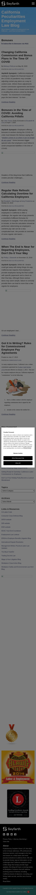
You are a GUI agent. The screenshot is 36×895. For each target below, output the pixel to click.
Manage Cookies (18, 453)
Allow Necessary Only (18, 458)
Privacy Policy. (27, 448)
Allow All (17, 463)
